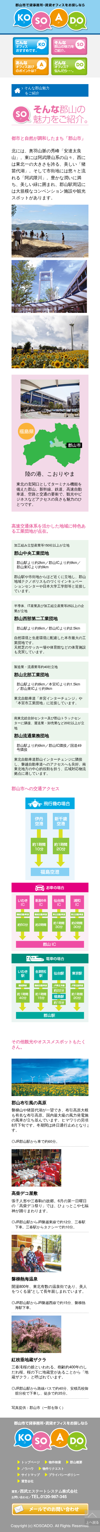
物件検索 (55, 1462)
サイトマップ (30, 1474)
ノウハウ (27, 1468)
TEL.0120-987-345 (49, 1496)
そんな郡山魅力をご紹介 (69, 46)
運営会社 (27, 1481)
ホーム (16, 90)
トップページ (30, 1462)
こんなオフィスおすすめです (31, 46)
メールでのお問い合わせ (50, 1509)
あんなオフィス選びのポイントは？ (31, 66)
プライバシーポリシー (64, 1474)
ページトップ (92, 1518)
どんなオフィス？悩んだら (69, 66)
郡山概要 (76, 1462)
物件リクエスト (53, 1468)
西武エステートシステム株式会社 (49, 1491)
